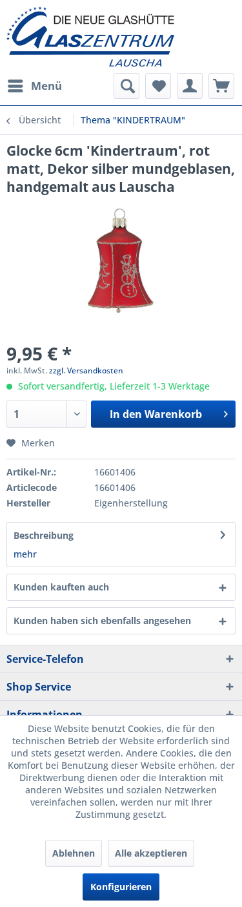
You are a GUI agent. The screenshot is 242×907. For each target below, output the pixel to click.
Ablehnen (73, 853)
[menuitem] (34, 86)
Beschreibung (44, 535)
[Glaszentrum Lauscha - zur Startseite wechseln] (121, 36)
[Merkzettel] (158, 86)
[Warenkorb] (221, 86)
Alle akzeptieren (151, 853)
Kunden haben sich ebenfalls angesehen (102, 620)
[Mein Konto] (190, 86)
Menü (46, 85)
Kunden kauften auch (61, 587)
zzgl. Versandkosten (86, 370)
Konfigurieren (121, 887)
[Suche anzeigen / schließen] (126, 86)
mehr (25, 554)
